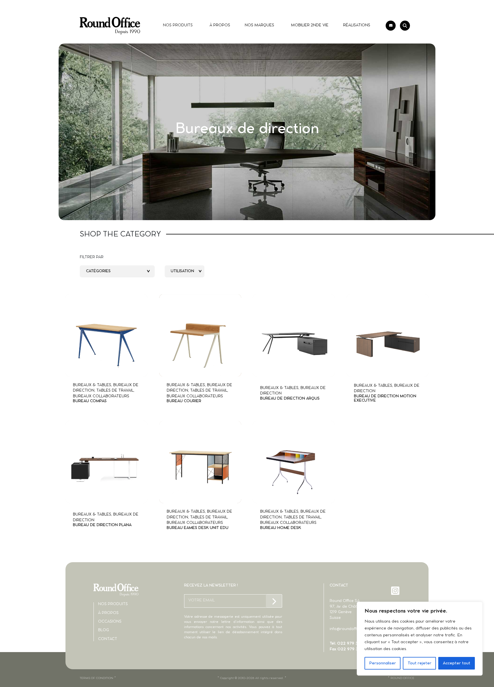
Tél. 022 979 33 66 (348, 643)
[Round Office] (110, 26)
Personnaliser (382, 663)
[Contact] (391, 26)
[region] (420, 639)
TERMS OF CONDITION (96, 678)
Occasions (109, 621)
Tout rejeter (419, 663)
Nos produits (113, 604)
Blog (103, 630)
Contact (107, 639)
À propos (108, 613)
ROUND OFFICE (402, 678)
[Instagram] (396, 590)
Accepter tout (456, 663)
